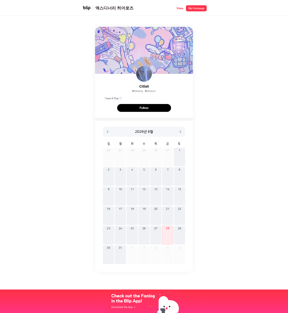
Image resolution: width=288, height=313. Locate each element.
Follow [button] (144, 107)
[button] (180, 8)
